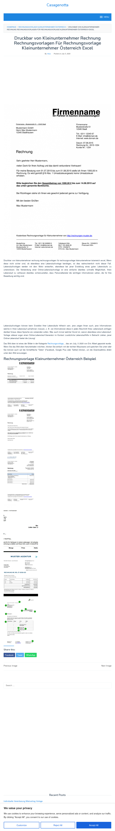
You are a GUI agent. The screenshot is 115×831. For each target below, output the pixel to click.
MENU (106, 17)
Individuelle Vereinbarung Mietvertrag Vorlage (23, 801)
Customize (22, 825)
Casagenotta (57, 5)
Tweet (19, 655)
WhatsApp (30, 655)
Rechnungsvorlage (55, 343)
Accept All (93, 825)
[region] (57, 817)
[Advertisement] (57, 82)
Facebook (9, 655)
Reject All (57, 825)
